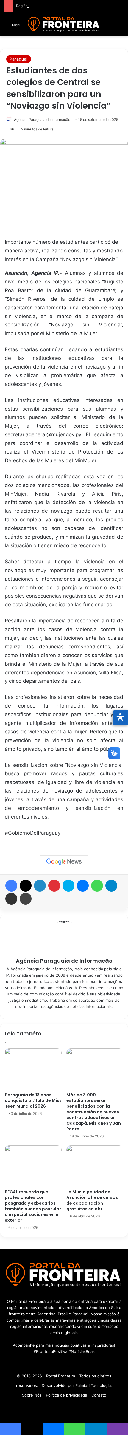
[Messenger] (83, 886)
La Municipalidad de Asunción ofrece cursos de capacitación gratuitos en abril (92, 1200)
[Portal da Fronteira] (64, 24)
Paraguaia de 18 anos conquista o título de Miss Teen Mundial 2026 (33, 1100)
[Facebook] (11, 886)
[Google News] (64, 861)
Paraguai (19, 58)
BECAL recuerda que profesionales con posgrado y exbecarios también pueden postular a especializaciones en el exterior (33, 1206)
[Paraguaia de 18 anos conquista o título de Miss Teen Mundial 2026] (33, 1068)
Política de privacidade (66, 1395)
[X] (26, 886)
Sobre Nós (32, 1395)
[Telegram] (111, 886)
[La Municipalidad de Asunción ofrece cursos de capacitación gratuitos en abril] (94, 1165)
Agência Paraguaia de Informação (42, 119)
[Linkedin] (40, 886)
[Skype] (68, 886)
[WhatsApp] (97, 886)
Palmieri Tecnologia (93, 1385)
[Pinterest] (54, 886)
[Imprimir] (26, 899)
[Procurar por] (121, 26)
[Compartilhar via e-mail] (11, 899)
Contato (98, 1395)
